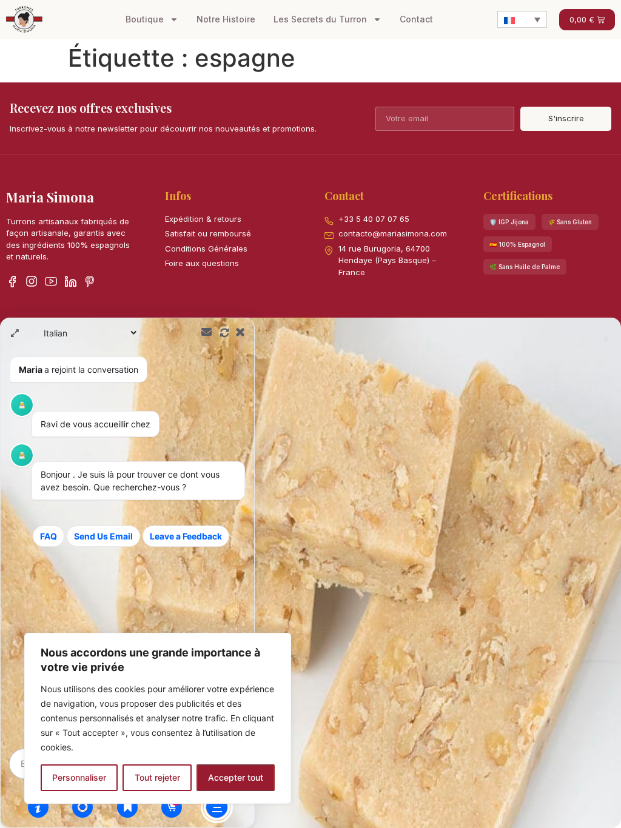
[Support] (82, 807)
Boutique (145, 19)
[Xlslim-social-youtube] (51, 281)
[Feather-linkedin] (70, 281)
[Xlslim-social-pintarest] (90, 281)
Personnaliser (79, 777)
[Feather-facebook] (12, 281)
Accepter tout (235, 777)
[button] (509, 222)
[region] (157, 718)
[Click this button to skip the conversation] (216, 807)
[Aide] (38, 807)
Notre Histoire (225, 19)
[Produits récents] (127, 807)
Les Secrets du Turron (320, 19)
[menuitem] (522, 19)
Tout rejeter (157, 777)
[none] (522, 19)
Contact (416, 19)
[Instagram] (31, 281)
